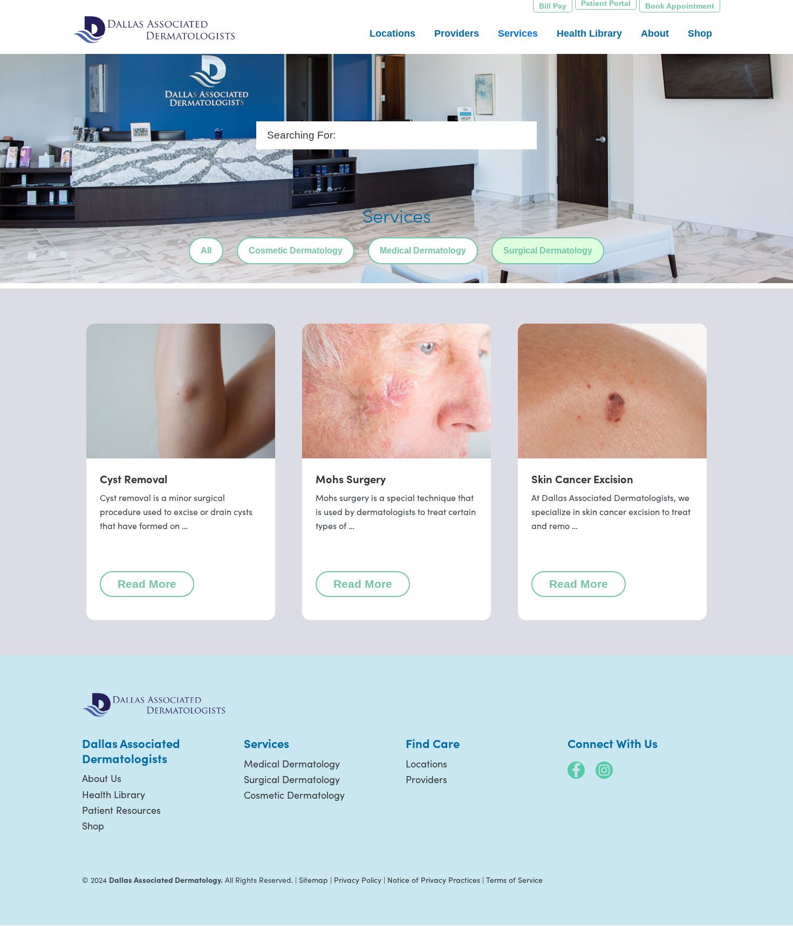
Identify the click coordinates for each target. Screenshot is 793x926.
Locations (426, 763)
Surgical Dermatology (547, 250)
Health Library (113, 794)
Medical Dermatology (423, 250)
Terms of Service (514, 880)
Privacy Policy (357, 880)
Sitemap (313, 880)
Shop (93, 825)
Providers (426, 779)
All (206, 250)
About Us (101, 778)
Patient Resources (121, 810)
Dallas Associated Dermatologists (154, 29)
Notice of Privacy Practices (433, 880)
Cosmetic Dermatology (296, 250)
